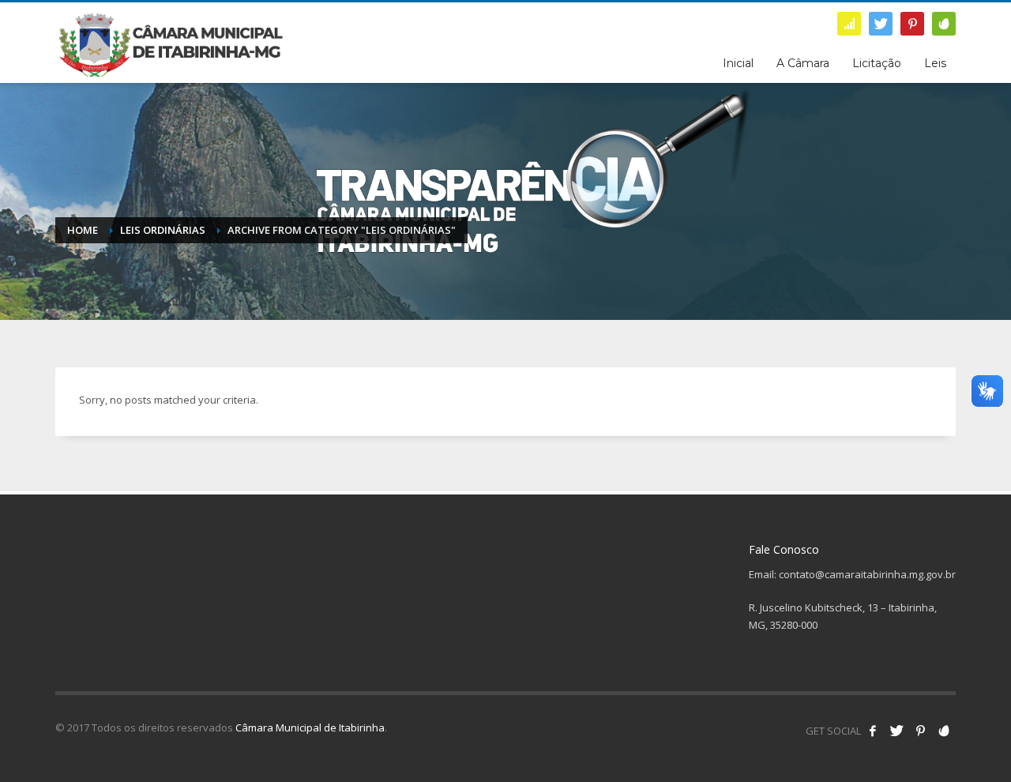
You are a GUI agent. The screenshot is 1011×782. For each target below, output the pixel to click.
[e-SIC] (849, 24)
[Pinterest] (912, 24)
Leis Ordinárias (162, 230)
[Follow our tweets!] (896, 731)
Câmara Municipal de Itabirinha (310, 727)
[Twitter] (881, 24)
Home (82, 230)
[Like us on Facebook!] (873, 731)
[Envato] (944, 24)
